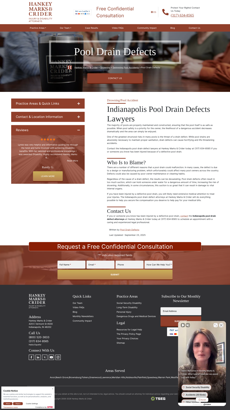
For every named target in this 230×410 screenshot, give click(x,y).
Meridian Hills (118, 377)
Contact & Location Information (39, 117)
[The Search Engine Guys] (158, 399)
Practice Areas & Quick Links (37, 103)
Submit (115, 274)
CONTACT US (115, 78)
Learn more (48, 176)
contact (184, 216)
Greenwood (95, 377)
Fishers (85, 377)
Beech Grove (62, 377)
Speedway (152, 377)
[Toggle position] (215, 325)
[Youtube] (51, 357)
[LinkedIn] (38, 357)
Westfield (175, 377)
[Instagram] (58, 357)
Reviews (22, 130)
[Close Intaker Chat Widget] (221, 325)
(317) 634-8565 (182, 15)
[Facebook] (31, 357)
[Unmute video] (183, 325)
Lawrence (106, 377)
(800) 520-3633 (39, 337)
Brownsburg (75, 377)
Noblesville (131, 377)
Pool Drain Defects (129, 229)
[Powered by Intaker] (207, 404)
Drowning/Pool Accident (122, 100)
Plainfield (142, 377)
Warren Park (164, 377)
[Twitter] (44, 357)
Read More (72, 157)
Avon (52, 377)
